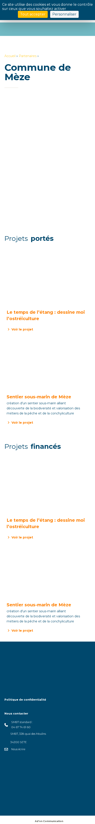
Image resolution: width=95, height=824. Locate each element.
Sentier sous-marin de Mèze (39, 396)
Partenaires (27, 56)
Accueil (9, 56)
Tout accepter (33, 14)
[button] (36, 803)
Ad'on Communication (49, 821)
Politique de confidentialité (25, 699)
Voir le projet (22, 329)
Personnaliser (64, 14)
